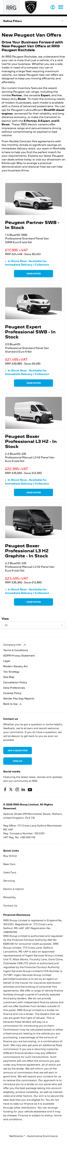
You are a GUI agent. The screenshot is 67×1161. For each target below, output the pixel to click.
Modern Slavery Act (15, 666)
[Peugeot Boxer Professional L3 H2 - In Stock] (33, 413)
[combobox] (33, 625)
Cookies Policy (12, 693)
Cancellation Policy (15, 682)
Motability (9, 897)
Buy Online (10, 855)
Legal (6, 661)
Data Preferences (14, 687)
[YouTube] (30, 789)
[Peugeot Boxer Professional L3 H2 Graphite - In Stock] (33, 522)
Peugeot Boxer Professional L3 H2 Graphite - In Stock (26, 550)
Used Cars (9, 872)
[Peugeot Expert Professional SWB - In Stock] (33, 303)
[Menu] (60, 7)
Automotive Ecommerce (42, 1136)
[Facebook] (5, 789)
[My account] (53, 7)
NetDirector (16, 1136)
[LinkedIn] (23, 789)
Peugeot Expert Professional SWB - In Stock (30, 331)
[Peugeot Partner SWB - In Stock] (33, 199)
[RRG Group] (11, 7)
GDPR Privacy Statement (19, 655)
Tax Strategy (11, 671)
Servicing (9, 880)
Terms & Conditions (15, 650)
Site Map (8, 677)
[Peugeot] (30, 7)
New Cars (9, 864)
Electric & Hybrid (13, 889)
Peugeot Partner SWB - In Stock (32, 225)
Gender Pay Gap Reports (18, 698)
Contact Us (10, 905)
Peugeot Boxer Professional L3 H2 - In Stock (31, 441)
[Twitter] (10, 789)
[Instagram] (17, 789)
